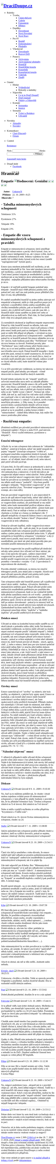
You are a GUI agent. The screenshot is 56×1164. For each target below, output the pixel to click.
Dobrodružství (24, 44)
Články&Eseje (25, 18)
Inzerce (21, 108)
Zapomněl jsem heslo (16, 159)
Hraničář (22, 64)
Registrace (11, 145)
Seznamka (23, 105)
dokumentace (25, 1160)
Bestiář (21, 41)
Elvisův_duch (7, 971)
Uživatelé (22, 116)
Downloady (23, 51)
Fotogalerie (23, 23)
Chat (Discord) (19, 133)
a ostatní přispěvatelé (30, 1140)
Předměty (22, 46)
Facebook (17, 166)
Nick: (9, 151)
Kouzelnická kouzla (27, 72)
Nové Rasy (23, 36)
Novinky (17, 126)
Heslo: (43, 151)
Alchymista (23, 59)
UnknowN (17, 191)
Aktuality (17, 123)
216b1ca (31, 1137)
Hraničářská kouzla (27, 67)
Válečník (22, 75)
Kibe (3, 905)
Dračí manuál (24, 98)
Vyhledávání (24, 87)
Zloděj (21, 77)
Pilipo (3, 1061)
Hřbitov (21, 25)
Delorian (5, 1109)
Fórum (16, 136)
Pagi (3, 989)
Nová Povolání (25, 33)
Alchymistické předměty (29, 62)
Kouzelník (23, 69)
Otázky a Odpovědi (27, 100)
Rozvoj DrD (24, 54)
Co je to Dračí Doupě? (28, 95)
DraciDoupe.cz (8, 1137)
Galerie (21, 20)
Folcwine (5, 1001)
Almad (17, 1140)
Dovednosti (23, 31)
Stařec (4, 826)
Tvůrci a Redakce (26, 113)
